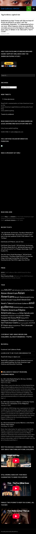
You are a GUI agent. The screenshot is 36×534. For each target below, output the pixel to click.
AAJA (3, 272)
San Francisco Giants (9, 323)
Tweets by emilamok (7, 114)
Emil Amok (22, 299)
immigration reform (13, 315)
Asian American (9, 293)
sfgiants (10, 325)
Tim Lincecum (27, 325)
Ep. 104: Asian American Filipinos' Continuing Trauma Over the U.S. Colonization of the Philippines (17, 402)
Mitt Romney (12, 318)
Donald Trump (12, 300)
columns (13, 216)
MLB (18, 317)
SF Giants (4, 325)
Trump (3, 327)
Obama (23, 318)
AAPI (13, 290)
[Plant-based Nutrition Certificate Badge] (2, 146)
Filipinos (14, 313)
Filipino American (9, 310)
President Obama (16, 320)
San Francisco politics (23, 323)
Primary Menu (33, 8)
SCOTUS (32, 323)
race (25, 320)
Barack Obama (19, 297)
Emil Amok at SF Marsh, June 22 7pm (12, 242)
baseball (27, 297)
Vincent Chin (9, 327)
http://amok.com (27, 313)
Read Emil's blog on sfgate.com (10, 357)
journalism (22, 315)
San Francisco (30, 320)
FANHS (16, 307)
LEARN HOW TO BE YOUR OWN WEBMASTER (16, 353)
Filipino (31, 307)
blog (6, 216)
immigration (4, 315)
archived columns (10, 220)
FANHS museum (23, 307)
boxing (31, 297)
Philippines (4, 320)
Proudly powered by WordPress (9, 531)
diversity (3, 300)
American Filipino (29, 290)
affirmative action (19, 290)
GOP (18, 313)
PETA (27, 318)
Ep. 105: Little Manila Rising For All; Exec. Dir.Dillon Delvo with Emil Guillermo (16, 380)
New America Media (7, 276)
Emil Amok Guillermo (21, 303)
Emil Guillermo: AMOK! (10, 8)
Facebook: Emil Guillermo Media (11, 349)
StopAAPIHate (16, 325)
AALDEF (8, 290)
